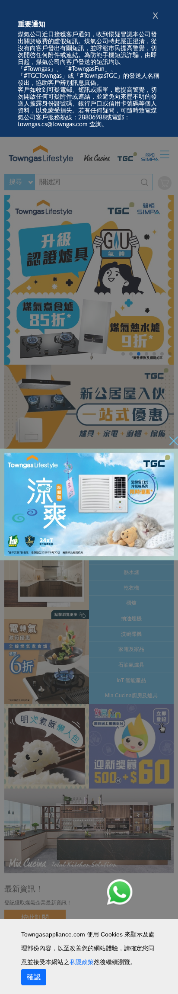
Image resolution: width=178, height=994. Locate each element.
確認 (34, 977)
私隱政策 (82, 962)
